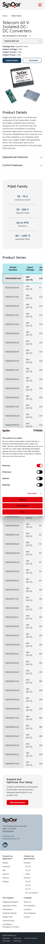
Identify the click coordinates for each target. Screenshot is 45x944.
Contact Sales (12, 60)
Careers (27, 917)
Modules (27, 863)
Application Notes (10, 906)
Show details (32, 493)
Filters (27, 874)
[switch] (40, 472)
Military (5, 863)
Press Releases (30, 913)
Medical (6, 881)
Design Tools (7, 917)
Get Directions (8, 831)
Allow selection (22, 506)
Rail (4, 870)
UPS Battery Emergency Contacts (11, 925)
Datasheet (33, 60)
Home (5, 16)
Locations (27, 909)
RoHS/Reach (6, 941)
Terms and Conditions (30, 938)
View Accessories (17, 802)
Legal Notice (6, 938)
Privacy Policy (17, 938)
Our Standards (29, 906)
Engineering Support (11, 902)
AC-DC (28, 870)
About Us (27, 902)
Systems (27, 878)
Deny (22, 512)
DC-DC (28, 866)
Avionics (6, 874)
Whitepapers (8, 909)
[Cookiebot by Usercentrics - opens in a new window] (33, 430)
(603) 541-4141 (8, 836)
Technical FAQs (8, 921)
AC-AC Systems (31, 893)
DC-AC (28, 889)
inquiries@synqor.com (11, 839)
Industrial (6, 866)
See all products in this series (15, 36)
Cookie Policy (17, 941)
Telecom (6, 878)
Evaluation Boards (10, 913)
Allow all (22, 499)
